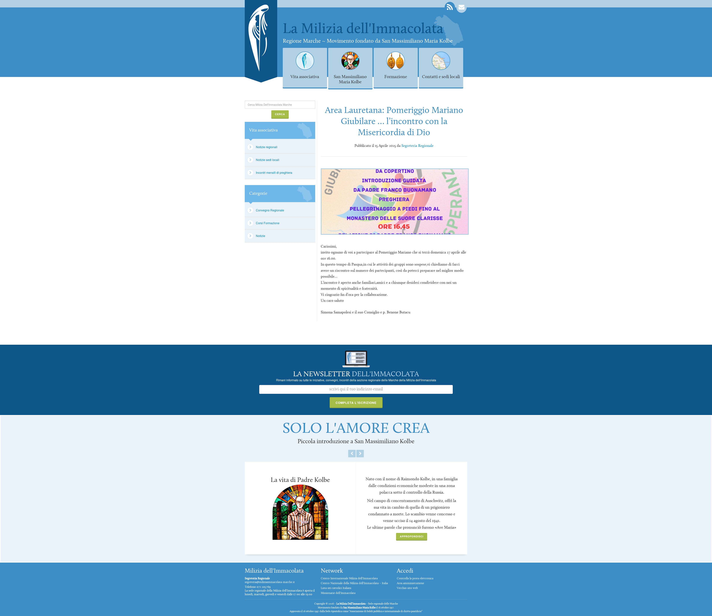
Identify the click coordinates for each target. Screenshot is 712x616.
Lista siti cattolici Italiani (336, 588)
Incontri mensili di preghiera (274, 172)
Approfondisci (411, 536)
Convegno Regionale (270, 210)
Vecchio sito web (407, 588)
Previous (352, 453)
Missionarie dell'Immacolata (338, 593)
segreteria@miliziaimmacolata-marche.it (270, 582)
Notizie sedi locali (267, 160)
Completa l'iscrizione (356, 403)
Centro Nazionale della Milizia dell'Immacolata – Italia (354, 583)
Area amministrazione (410, 583)
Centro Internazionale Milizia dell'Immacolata (349, 578)
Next (360, 453)
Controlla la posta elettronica (415, 578)
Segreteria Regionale (417, 146)
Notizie (260, 236)
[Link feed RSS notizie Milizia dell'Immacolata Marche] (450, 7)
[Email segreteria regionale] (461, 7)
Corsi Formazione (267, 223)
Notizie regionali (266, 147)
